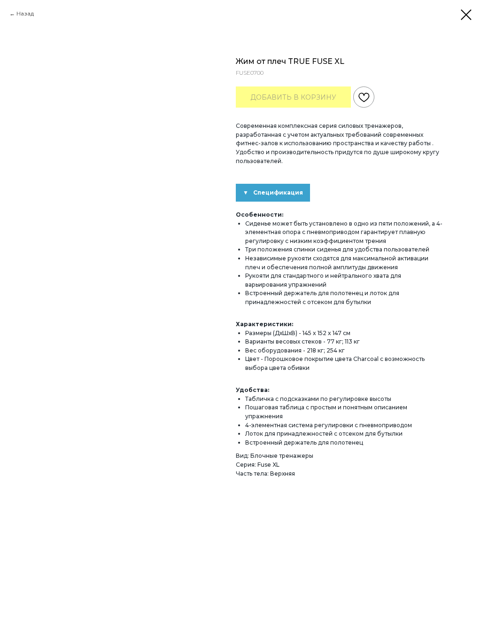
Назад (25, 13)
